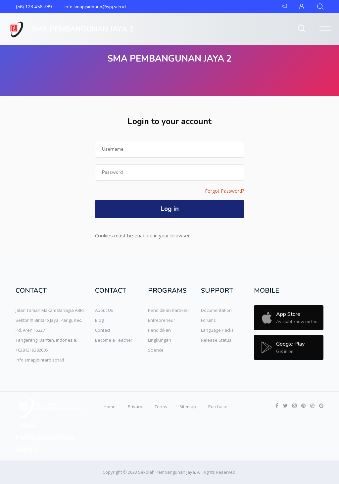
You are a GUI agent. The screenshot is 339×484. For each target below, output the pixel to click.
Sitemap (187, 407)
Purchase (217, 407)
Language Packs (217, 330)
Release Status (216, 340)
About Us (104, 310)
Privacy (135, 407)
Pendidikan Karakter (168, 310)
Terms (161, 407)
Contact (102, 330)
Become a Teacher (113, 340)
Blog (99, 320)
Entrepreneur (161, 320)
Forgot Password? (224, 191)
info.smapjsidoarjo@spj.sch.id (95, 7)
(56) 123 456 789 (34, 7)
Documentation (216, 310)
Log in (170, 209)
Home (110, 407)
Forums (208, 320)
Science (156, 350)
